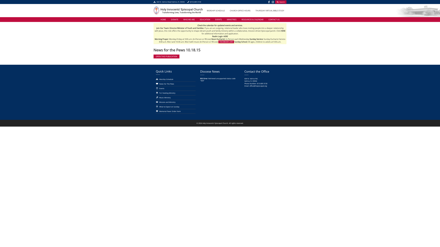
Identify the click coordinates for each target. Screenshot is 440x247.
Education (205, 19)
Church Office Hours (240, 10)
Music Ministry (165, 98)
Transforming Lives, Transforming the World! (181, 12)
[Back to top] (435, 243)
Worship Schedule (216, 10)
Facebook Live (226, 42)
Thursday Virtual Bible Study (270, 10)
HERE (225, 36)
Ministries (231, 19)
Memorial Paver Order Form (170, 111)
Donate (174, 19)
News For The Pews (166, 84)
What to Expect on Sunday (169, 107)
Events (218, 19)
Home (163, 19)
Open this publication (166, 56)
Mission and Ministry (167, 102)
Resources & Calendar (252, 19)
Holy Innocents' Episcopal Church (181, 9)
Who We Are (189, 19)
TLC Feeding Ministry (167, 93)
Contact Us (274, 19)
